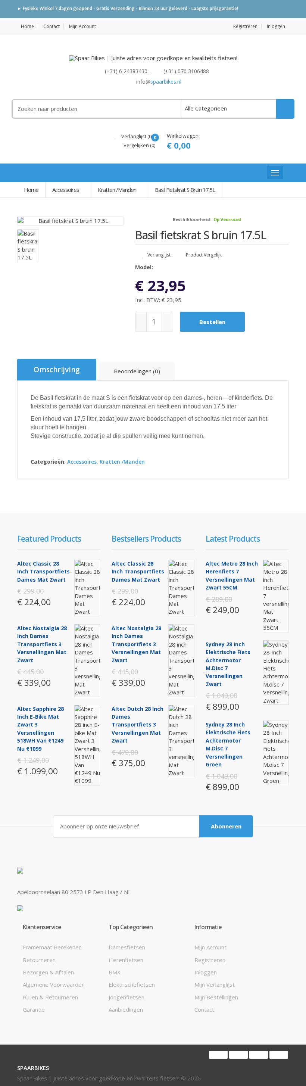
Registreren (245, 26)
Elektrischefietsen (132, 984)
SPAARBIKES (33, 1067)
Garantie (34, 1009)
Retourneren (39, 960)
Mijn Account (82, 26)
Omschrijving (57, 369)
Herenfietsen (126, 960)
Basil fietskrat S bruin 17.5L (185, 189)
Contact (51, 26)
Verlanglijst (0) (136, 136)
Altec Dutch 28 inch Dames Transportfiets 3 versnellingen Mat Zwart (137, 724)
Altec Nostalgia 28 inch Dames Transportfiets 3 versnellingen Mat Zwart (42, 644)
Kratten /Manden (117, 189)
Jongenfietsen (126, 997)
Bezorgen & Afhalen (48, 972)
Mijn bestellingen (216, 997)
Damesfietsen (127, 947)
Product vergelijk (203, 255)
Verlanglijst (158, 255)
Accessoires (65, 189)
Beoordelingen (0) (137, 371)
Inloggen (276, 26)
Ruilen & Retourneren (50, 997)
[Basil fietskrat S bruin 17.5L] (71, 221)
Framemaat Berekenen (52, 947)
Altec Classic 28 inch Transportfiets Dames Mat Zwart (43, 571)
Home (27, 26)
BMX (115, 972)
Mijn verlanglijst (214, 984)
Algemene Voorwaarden (54, 984)
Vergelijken (138, 145)
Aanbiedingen (126, 1009)
